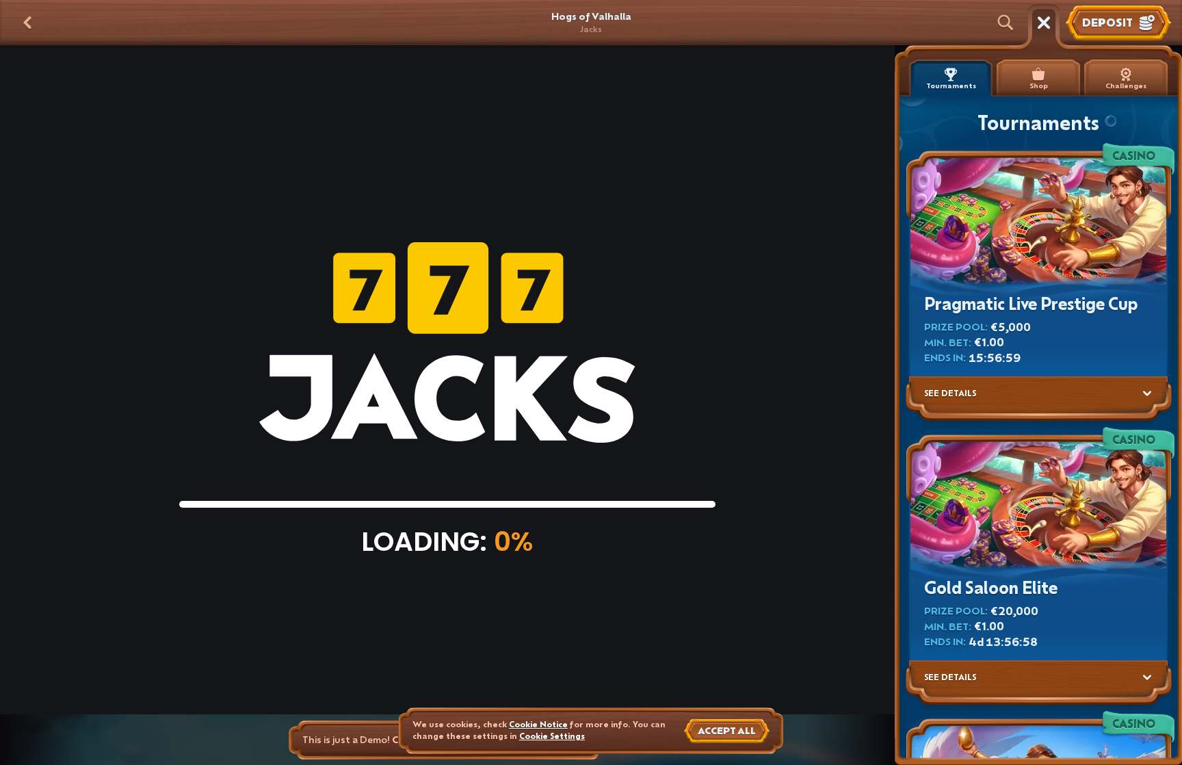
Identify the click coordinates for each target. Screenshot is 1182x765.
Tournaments (951, 85)
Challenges (1125, 85)
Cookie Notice (538, 724)
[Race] (1043, 22)
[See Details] (1147, 393)
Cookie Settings (552, 736)
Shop (1038, 85)
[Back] (27, 22)
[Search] (1005, 22)
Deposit (1107, 22)
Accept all (727, 730)
